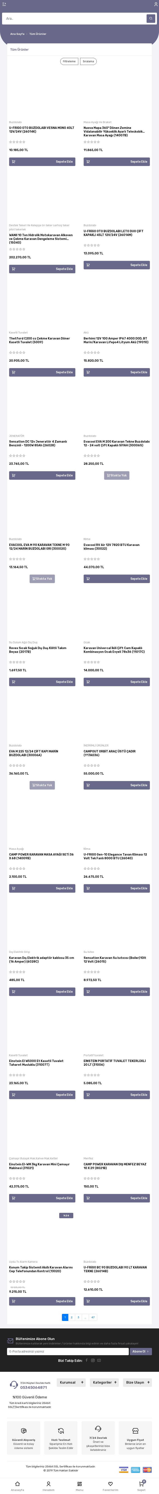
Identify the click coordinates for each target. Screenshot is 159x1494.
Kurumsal (67, 1382)
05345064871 (34, 1387)
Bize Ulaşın (135, 1382)
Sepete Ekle (64, 162)
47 (93, 1317)
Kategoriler (102, 1382)
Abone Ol (138, 1351)
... (85, 1317)
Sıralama (88, 61)
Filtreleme (69, 61)
